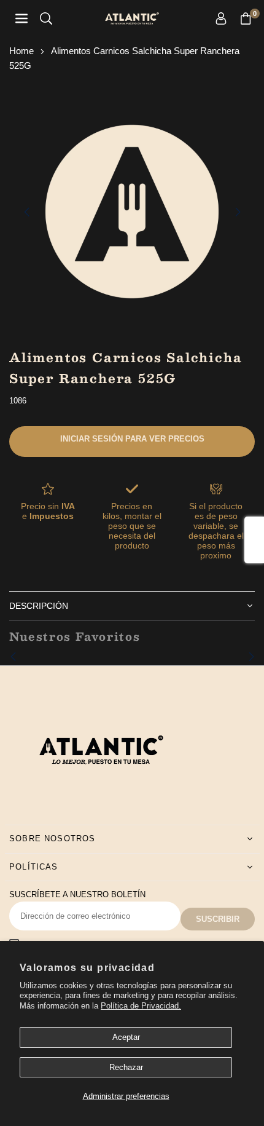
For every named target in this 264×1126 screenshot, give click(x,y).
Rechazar (126, 1067)
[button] (245, 18)
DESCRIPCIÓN (38, 606)
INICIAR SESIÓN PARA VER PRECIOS (132, 438)
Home (21, 51)
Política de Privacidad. (141, 1005)
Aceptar (126, 1037)
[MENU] (21, 18)
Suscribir (217, 919)
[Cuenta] (221, 18)
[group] (132, 212)
